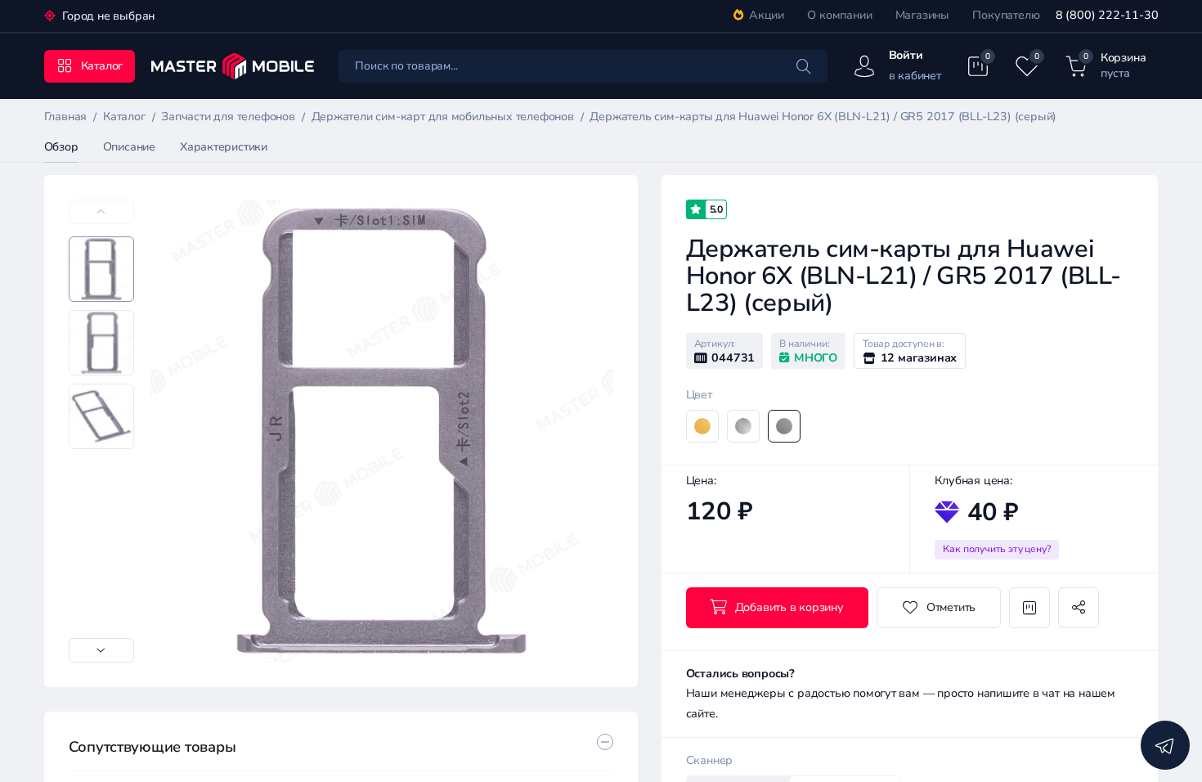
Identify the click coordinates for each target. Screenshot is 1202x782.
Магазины (922, 15)
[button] (101, 650)
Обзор (61, 147)
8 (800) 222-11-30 (1107, 15)
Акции (766, 15)
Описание (129, 147)
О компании (839, 15)
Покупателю (1005, 15)
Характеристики (223, 147)
